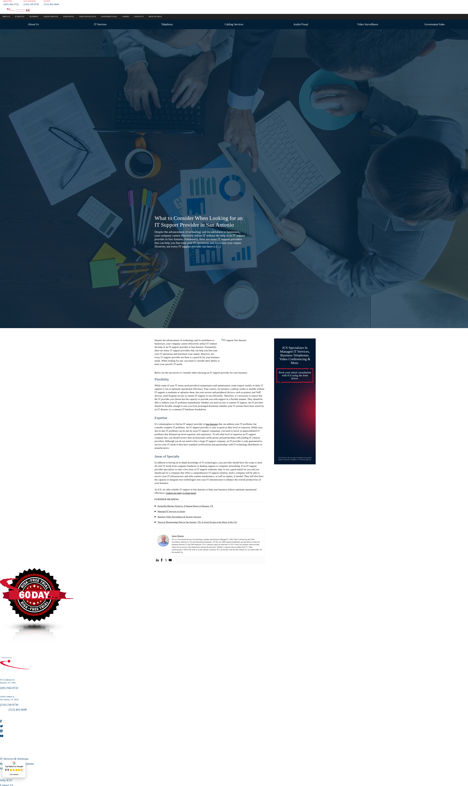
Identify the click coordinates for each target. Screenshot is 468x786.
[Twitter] (165, 560)
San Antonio (212, 424)
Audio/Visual (300, 24)
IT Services (100, 24)
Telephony (167, 24)
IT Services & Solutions (14, 758)
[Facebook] (161, 560)
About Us (33, 24)
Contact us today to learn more (181, 493)
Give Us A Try (7, 658)
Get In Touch (7, 31)
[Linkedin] (157, 560)
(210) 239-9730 (31, 4)
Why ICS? (6, 780)
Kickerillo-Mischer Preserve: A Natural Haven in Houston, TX (185, 506)
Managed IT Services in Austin (171, 511)
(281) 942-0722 (11, 4)
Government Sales (434, 24)
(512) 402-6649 (51, 4)
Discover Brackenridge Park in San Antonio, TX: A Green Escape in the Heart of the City (197, 522)
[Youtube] (170, 560)
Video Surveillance (367, 24)
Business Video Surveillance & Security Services (179, 517)
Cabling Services (234, 24)
